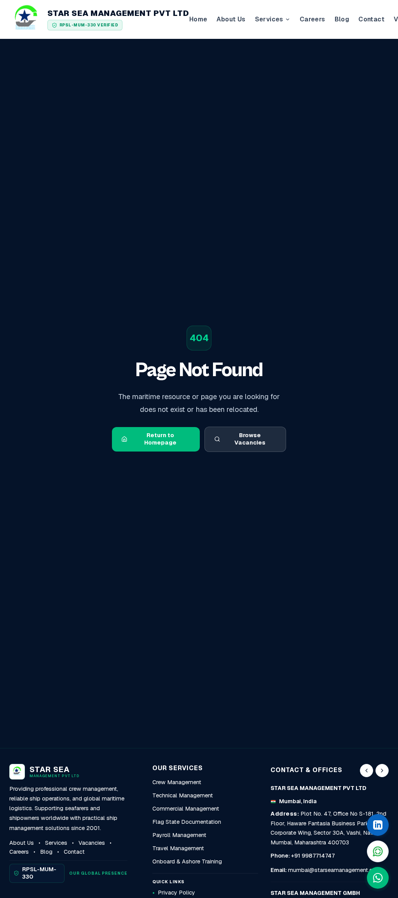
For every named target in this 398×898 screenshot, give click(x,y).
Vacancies (92, 842)
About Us (230, 19)
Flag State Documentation (186, 821)
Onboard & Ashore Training (187, 861)
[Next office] (382, 770)
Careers (312, 19)
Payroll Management (179, 835)
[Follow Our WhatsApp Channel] (378, 851)
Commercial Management (185, 808)
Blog (342, 19)
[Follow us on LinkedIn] (378, 825)
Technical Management (182, 795)
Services (56, 842)
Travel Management (178, 848)
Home (198, 19)
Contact (371, 19)
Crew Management (176, 782)
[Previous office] (366, 770)
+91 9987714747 (313, 855)
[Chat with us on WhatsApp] (378, 878)
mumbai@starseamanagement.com (334, 870)
